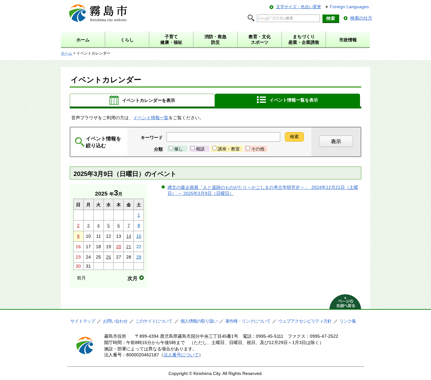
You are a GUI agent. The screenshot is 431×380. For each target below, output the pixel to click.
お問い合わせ (115, 321)
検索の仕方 (361, 17)
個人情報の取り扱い (198, 321)
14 (128, 236)
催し (178, 148)
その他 (257, 148)
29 (138, 257)
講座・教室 (229, 148)
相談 (200, 148)
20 (118, 246)
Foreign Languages (349, 6)
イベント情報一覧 (150, 117)
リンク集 (347, 321)
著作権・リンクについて (247, 321)
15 (138, 236)
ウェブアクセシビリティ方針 (305, 321)
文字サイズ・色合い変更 (298, 6)
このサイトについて (153, 321)
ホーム (66, 53)
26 (108, 257)
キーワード (152, 137)
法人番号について (181, 354)
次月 (132, 278)
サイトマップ (82, 321)
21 (128, 246)
